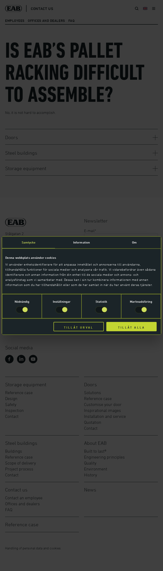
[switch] (62, 309)
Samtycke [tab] (29, 242)
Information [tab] (81, 242)
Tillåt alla (131, 327)
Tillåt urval (78, 327)
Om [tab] (134, 242)
